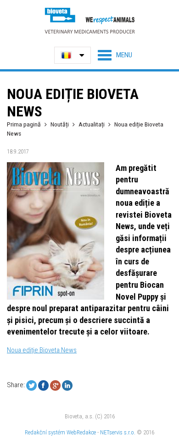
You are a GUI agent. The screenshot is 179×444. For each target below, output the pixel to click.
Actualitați (91, 124)
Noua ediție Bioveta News (42, 350)
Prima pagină (24, 124)
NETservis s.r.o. (117, 432)
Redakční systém (45, 432)
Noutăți (59, 124)
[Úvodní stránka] (89, 20)
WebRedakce (81, 432)
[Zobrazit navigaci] (115, 55)
